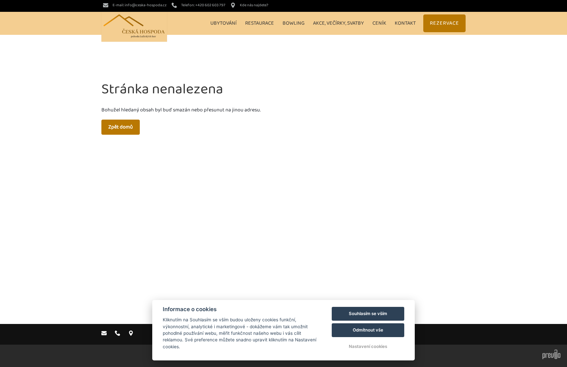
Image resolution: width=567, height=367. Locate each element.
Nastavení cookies (368, 346)
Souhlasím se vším (368, 313)
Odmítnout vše (368, 330)
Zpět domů (120, 127)
